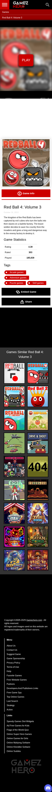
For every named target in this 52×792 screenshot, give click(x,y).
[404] (37, 466)
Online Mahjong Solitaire (18, 743)
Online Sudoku (14, 751)
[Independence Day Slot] (14, 513)
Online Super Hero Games (19, 734)
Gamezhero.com (34, 620)
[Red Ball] (14, 373)
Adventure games (18, 278)
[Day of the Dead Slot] (37, 560)
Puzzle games (16, 283)
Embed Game (28, 291)
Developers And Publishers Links (22, 688)
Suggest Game (14, 654)
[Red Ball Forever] (14, 419)
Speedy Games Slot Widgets (20, 721)
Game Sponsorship (16, 658)
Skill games (38, 283)
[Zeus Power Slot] (37, 513)
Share (28, 301)
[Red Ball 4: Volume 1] (37, 373)
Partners (11, 684)
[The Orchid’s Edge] (14, 490)
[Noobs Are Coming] (14, 466)
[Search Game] (47, 5)
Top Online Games (15, 697)
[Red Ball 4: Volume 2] (14, 396)
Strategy (11, 705)
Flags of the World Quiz (18, 730)
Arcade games (16, 272)
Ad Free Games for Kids (18, 725)
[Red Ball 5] (37, 419)
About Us (11, 646)
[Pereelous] (37, 490)
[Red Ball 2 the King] (37, 396)
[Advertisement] (26, 118)
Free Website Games (17, 680)
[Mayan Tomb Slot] (37, 536)
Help (9, 671)
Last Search (12, 701)
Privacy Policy (13, 663)
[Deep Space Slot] (14, 560)
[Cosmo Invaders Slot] (14, 536)
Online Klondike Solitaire (18, 747)
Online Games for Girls (17, 738)
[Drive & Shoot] (37, 443)
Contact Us (12, 650)
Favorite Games (14, 675)
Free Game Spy (14, 692)
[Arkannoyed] (14, 443)
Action (10, 709)
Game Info (28, 193)
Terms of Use (13, 667)
